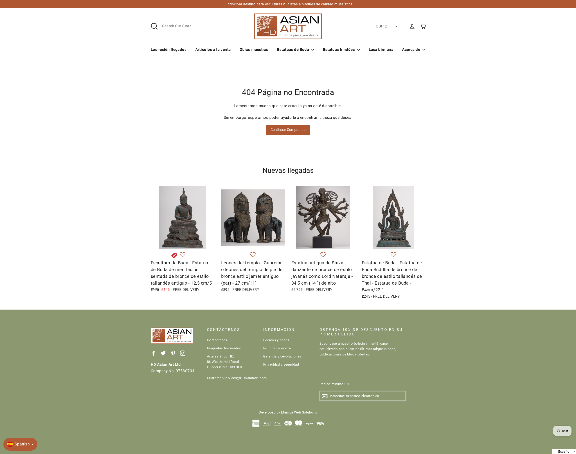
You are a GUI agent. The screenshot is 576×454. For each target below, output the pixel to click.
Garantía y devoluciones (282, 356)
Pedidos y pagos (276, 340)
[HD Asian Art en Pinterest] (173, 353)
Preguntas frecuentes (224, 348)
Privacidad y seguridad (281, 364)
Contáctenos (217, 340)
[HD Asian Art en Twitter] (163, 353)
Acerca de (411, 49)
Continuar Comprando (288, 130)
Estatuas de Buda (293, 49)
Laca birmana (381, 49)
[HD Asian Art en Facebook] (153, 353)
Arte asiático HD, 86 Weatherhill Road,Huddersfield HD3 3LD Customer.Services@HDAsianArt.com (231, 367)
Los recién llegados (169, 49)
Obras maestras (254, 49)
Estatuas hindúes (339, 49)
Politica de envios (277, 348)
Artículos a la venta (213, 49)
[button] (182, 254)
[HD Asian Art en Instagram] (182, 353)
